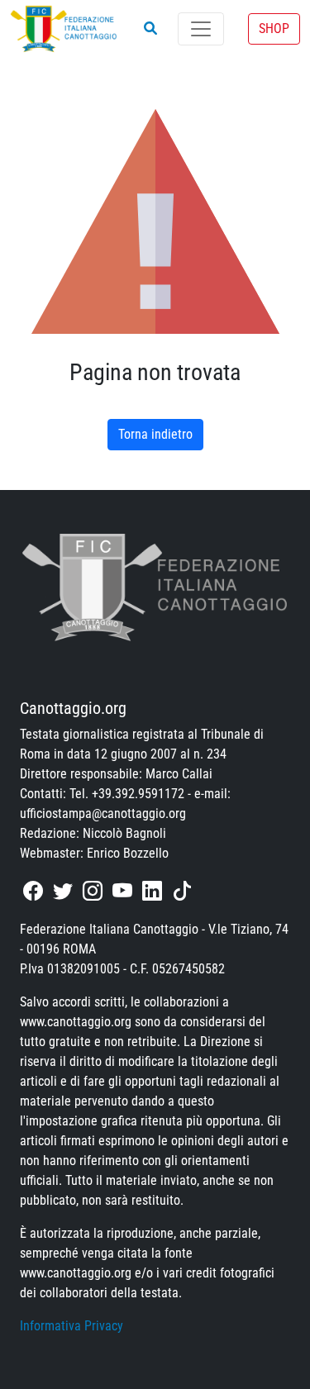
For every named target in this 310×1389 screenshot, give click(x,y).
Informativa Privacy (71, 1326)
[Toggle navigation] (201, 28)
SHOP (274, 28)
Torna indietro (155, 434)
